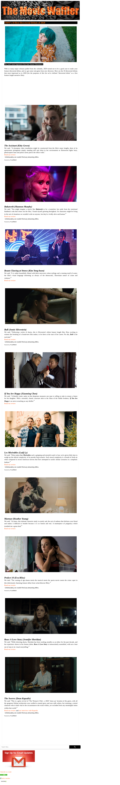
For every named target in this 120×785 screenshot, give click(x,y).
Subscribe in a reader (6, 772)
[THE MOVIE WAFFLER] (3, 775)
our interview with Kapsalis (28, 710)
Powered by (7, 160)
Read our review (10, 155)
